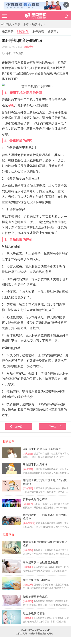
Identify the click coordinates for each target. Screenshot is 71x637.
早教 (17, 24)
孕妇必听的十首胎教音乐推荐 (40, 562)
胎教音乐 (37, 24)
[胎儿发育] (28, 453)
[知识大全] (28, 503)
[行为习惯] (28, 488)
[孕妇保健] (28, 468)
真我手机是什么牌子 (35, 499)
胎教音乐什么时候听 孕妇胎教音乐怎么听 (45, 543)
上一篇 (19, 426)
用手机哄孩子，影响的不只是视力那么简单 (45, 516)
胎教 (26, 24)
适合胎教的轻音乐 (34, 613)
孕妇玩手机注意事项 (35, 464)
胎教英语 (38, 31)
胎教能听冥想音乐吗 (35, 596)
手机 (8, 53)
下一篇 (52, 426)
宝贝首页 (6, 24)
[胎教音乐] (28, 549)
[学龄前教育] (29, 522)
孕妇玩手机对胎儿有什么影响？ (42, 449)
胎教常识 (53, 31)
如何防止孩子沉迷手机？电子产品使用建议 (45, 481)
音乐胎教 (18, 53)
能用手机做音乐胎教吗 (36, 580)
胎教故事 (7, 31)
